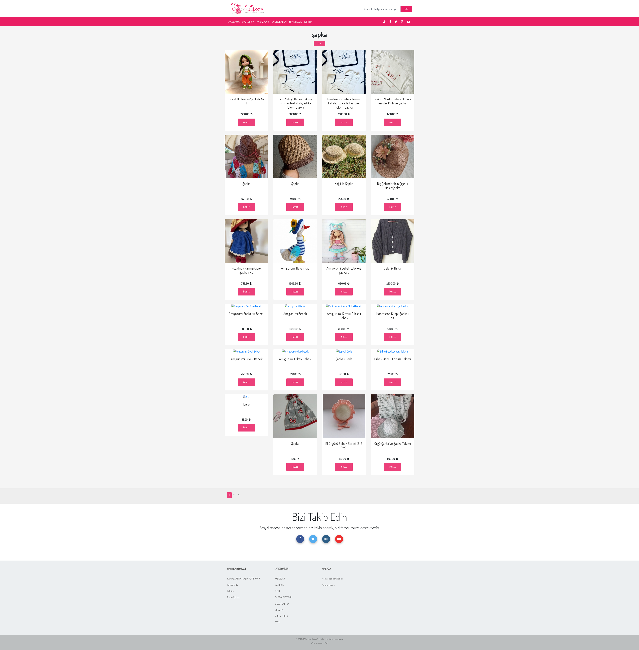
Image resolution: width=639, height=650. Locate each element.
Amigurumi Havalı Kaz (295, 268)
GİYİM (277, 622)
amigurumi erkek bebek (295, 359)
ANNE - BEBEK (281, 616)
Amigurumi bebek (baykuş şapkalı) (343, 270)
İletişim (230, 590)
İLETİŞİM (308, 21)
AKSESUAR (280, 578)
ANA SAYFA (234, 21)
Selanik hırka (392, 268)
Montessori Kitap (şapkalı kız (392, 315)
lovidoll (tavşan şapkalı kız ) (246, 101)
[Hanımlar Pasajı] (248, 8)
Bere (246, 404)
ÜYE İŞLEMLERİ (279, 21)
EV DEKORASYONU (283, 597)
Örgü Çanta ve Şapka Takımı (392, 443)
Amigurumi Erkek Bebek (246, 359)
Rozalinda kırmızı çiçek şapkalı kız (246, 270)
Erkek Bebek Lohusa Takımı (392, 359)
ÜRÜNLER (247, 21)
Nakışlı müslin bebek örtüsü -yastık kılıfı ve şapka (392, 101)
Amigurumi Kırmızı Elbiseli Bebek (344, 315)
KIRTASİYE (279, 609)
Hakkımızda (232, 584)
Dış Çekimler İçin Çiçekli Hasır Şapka (392, 185)
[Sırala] (319, 43)
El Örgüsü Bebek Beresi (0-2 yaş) (343, 445)
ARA (406, 9)
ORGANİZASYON (282, 603)
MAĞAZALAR (262, 21)
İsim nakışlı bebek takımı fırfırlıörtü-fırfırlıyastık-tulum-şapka (295, 103)
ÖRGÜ (277, 590)
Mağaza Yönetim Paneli (332, 578)
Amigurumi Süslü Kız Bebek (246, 313)
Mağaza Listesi (328, 584)
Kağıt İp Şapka (344, 183)
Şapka (246, 183)
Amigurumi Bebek (295, 313)
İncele (246, 122)
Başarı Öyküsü (233, 597)
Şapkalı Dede (343, 359)
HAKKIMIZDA (295, 21)
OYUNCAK (279, 584)
